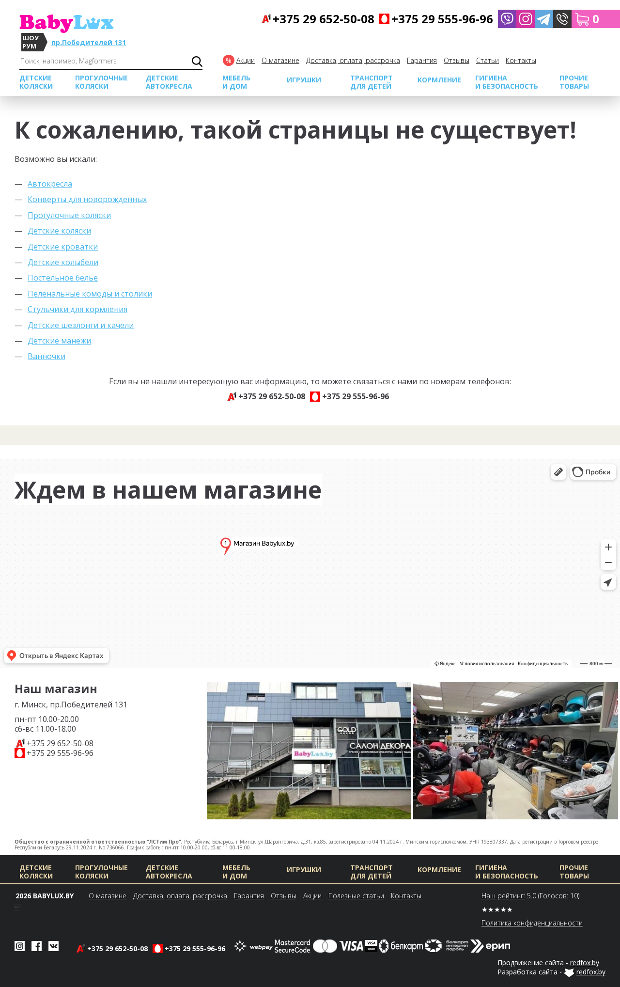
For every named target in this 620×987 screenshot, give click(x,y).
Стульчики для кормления (77, 309)
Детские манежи (59, 340)
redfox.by (584, 962)
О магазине (280, 60)
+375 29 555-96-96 (60, 753)
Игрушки (304, 80)
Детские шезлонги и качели (81, 325)
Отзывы (456, 60)
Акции (245, 60)
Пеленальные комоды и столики (90, 293)
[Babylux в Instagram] (525, 19)
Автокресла (50, 183)
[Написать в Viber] (507, 19)
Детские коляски (59, 230)
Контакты (521, 60)
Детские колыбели (63, 262)
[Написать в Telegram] (544, 19)
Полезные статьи (356, 895)
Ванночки (46, 356)
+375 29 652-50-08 (60, 743)
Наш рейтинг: (503, 895)
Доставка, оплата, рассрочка (353, 60)
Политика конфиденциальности (532, 922)
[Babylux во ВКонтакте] (53, 945)
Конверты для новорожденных (87, 199)
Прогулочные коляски (69, 215)
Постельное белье (63, 277)
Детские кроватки (63, 246)
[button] (562, 19)
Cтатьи (487, 60)
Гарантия (422, 60)
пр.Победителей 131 (88, 42)
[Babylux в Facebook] (36, 945)
